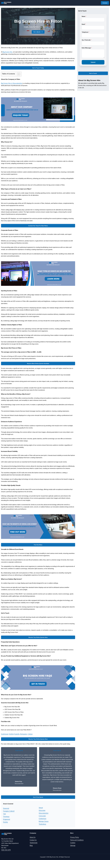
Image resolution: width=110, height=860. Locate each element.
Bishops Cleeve (43, 821)
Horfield (11, 734)
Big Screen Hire (7, 52)
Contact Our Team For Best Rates (38, 225)
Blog (31, 845)
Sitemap (72, 845)
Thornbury (6, 816)
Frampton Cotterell (8, 811)
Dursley (5, 822)
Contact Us (33, 840)
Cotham (30, 734)
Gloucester (42, 810)
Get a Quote (36, 32)
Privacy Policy (74, 837)
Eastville (17, 734)
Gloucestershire (43, 813)
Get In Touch (93, 73)
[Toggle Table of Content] (18, 74)
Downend (6, 808)
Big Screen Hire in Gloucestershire (11, 83)
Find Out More (38, 544)
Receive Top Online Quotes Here (38, 637)
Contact (105, 3)
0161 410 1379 (6, 850)
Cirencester (42, 816)
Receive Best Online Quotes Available (38, 363)
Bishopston (23, 734)
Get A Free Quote (38, 797)
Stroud (41, 807)
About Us (32, 837)
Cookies (72, 842)
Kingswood (6, 819)
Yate (4, 814)
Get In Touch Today (38, 68)
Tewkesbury (42, 824)
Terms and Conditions (77, 840)
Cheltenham (42, 818)
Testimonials (33, 842)
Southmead (4, 734)
